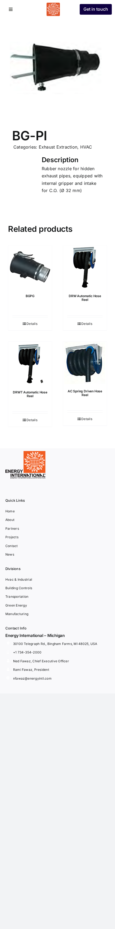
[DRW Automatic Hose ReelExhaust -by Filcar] (85, 267)
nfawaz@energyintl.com (32, 678)
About (9, 520)
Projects (11, 537)
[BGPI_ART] (57, 68)
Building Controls (18, 588)
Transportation (16, 597)
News (9, 554)
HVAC (86, 147)
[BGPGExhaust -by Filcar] (30, 267)
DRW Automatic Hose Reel (85, 298)
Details (31, 324)
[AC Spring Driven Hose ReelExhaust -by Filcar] (85, 363)
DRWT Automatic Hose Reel (30, 394)
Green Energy (16, 605)
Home (10, 511)
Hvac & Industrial (18, 579)
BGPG (30, 296)
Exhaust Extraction (58, 147)
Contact (11, 546)
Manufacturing (16, 614)
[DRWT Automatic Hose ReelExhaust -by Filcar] (30, 363)
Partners (12, 529)
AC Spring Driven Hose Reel (85, 393)
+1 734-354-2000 (27, 652)
